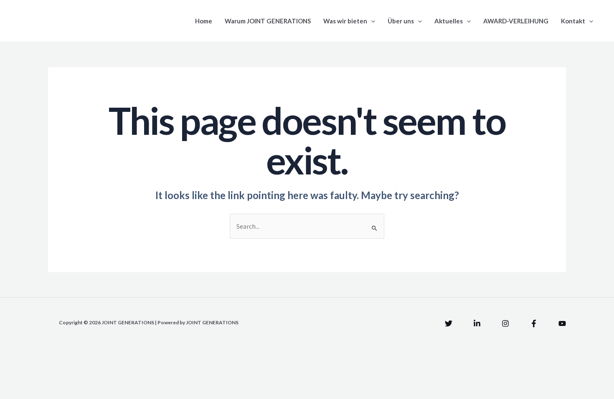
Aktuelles (448, 21)
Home (203, 21)
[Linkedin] (477, 323)
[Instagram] (505, 323)
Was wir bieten (345, 21)
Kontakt (573, 21)
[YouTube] (562, 323)
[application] (371, 21)
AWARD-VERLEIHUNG (515, 21)
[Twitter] (448, 323)
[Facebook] (534, 323)
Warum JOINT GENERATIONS (268, 21)
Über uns (401, 21)
